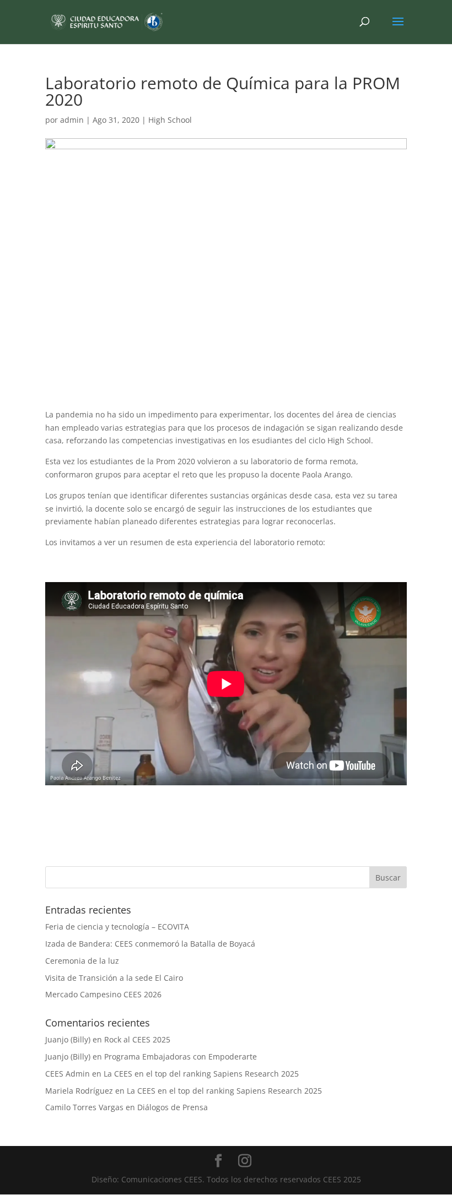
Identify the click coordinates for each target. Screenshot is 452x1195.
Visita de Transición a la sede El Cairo (114, 978)
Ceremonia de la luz (82, 960)
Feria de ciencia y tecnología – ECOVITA (117, 926)
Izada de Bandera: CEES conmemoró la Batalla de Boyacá (150, 943)
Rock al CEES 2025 (137, 1039)
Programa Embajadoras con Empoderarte (180, 1056)
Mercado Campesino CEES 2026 (103, 994)
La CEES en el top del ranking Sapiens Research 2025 (201, 1073)
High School (170, 120)
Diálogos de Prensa (172, 1107)
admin (72, 120)
